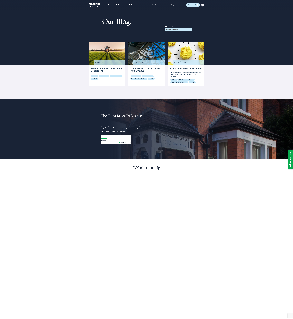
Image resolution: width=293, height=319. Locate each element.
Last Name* (137, 190)
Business (94, 76)
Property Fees (176, 254)
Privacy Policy (113, 304)
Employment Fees (177, 257)
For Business (120, 5)
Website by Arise (186, 306)
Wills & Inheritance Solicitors (133, 257)
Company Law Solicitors (108, 254)
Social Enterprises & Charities (110, 271)
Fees (164, 5)
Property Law (104, 76)
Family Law (127, 254)
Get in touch (192, 5)
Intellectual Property (138, 78)
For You (131, 5)
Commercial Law (116, 76)
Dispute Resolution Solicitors (133, 273)
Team (149, 254)
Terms (104, 304)
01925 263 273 (113, 182)
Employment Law (106, 264)
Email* (136, 175)
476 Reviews (127, 136)
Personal (127, 251)
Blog (172, 5)
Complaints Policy (108, 306)
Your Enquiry (157, 175)
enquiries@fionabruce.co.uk (117, 184)
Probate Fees (176, 260)
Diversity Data (135, 304)
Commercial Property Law (109, 257)
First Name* (138, 183)
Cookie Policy (124, 304)
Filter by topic (169, 26)
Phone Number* (139, 198)
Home (110, 5)
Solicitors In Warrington (179, 82)
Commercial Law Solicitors (109, 260)
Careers (179, 5)
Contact (150, 260)
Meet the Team (154, 5)
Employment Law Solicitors (132, 270)
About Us (142, 5)
